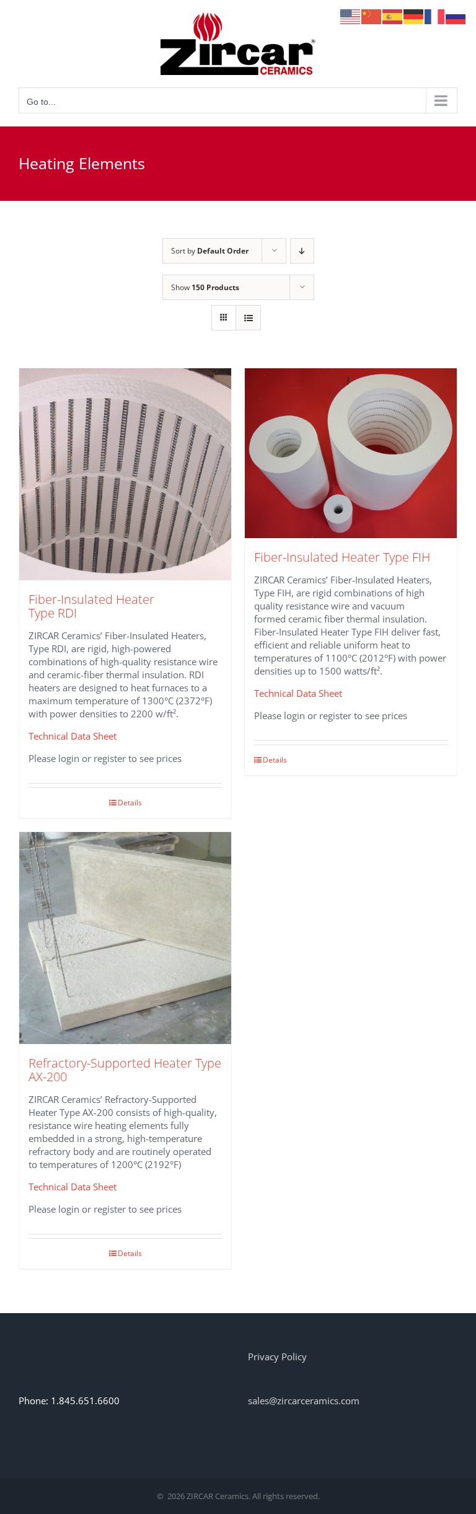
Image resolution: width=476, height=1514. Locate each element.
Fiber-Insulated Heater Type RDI (91, 606)
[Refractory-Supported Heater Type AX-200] (125, 938)
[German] (414, 15)
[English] (350, 15)
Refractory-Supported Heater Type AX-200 (125, 1070)
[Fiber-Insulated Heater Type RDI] (125, 474)
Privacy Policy (277, 1356)
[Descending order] (302, 250)
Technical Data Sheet (73, 736)
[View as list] (248, 318)
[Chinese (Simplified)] (371, 15)
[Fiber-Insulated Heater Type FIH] (351, 453)
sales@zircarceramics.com (303, 1400)
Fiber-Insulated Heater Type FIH (342, 557)
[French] (435, 15)
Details (130, 802)
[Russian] (456, 15)
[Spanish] (392, 15)
